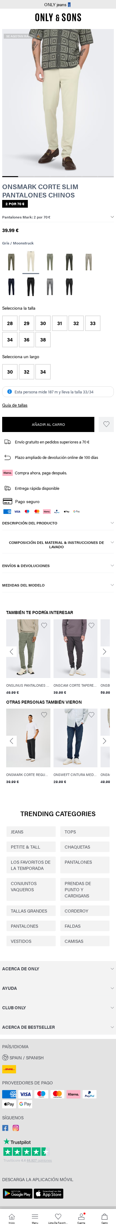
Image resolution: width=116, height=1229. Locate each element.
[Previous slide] (11, 651)
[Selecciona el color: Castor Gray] (50, 262)
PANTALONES (78, 862)
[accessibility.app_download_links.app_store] (48, 1199)
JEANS (17, 832)
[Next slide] (104, 651)
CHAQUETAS (77, 847)
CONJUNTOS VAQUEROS (24, 886)
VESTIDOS (21, 941)
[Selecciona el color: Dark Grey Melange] (69, 287)
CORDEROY (76, 911)
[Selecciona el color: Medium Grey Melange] (50, 287)
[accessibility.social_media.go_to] (5, 1129)
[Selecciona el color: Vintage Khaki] (89, 262)
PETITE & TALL (25, 847)
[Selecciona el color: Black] (31, 287)
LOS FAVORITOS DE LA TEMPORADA (30, 865)
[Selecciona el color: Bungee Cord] (11, 262)
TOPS (70, 832)
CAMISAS (74, 941)
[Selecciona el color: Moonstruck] (30, 262)
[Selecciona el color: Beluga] (69, 262)
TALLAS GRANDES (29, 911)
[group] (28, 658)
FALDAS (72, 926)
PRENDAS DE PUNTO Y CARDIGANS (78, 889)
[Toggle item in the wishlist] (106, 424)
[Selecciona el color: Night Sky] (11, 287)
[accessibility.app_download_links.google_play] (17, 1199)
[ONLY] (58, 20)
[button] (10, 323)
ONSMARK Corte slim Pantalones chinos (40, 190)
